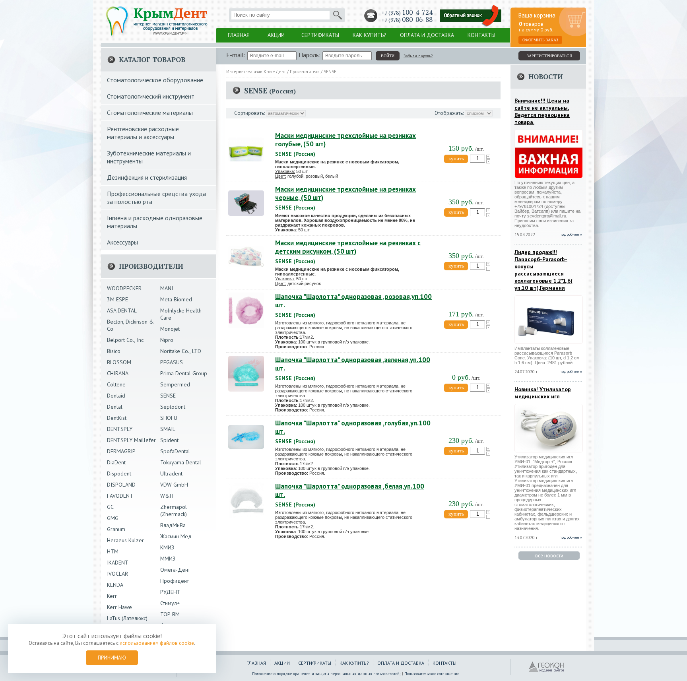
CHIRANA (117, 373)
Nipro (166, 339)
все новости (549, 555)
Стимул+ (170, 603)
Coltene (116, 384)
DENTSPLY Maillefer (131, 440)
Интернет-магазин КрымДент (256, 71)
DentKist (116, 417)
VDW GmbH (174, 484)
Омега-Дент (175, 569)
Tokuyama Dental (180, 462)
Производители (305, 71)
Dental (114, 406)
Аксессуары (122, 242)
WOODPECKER (124, 288)
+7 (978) (407, 12)
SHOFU (168, 417)
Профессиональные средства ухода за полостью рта (156, 198)
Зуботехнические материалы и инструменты (149, 157)
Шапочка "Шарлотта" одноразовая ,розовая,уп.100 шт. (353, 300)
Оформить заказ (540, 40)
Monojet (170, 328)
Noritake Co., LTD (180, 351)
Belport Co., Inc (125, 339)
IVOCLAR (117, 573)
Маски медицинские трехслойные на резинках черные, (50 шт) (345, 193)
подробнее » (570, 371)
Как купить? (369, 35)
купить (456, 158)
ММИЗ (167, 558)
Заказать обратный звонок (471, 16)
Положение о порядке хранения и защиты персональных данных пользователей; (326, 673)
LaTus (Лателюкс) (127, 618)
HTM (112, 551)
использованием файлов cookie (157, 643)
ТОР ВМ (170, 614)
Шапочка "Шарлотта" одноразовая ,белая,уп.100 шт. (349, 490)
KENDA (115, 584)
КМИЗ (167, 547)
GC (110, 506)
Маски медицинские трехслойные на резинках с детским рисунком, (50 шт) (348, 247)
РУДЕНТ (170, 592)
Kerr (112, 596)
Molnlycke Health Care (181, 314)
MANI (166, 288)
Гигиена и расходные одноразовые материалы (154, 222)
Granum (116, 529)
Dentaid (116, 395)
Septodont (172, 406)
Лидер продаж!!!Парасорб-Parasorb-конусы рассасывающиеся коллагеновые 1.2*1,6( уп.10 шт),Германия (543, 269)
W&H (166, 495)
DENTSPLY (119, 429)
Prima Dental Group (183, 373)
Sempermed (175, 384)
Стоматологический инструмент (150, 96)
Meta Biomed (176, 299)
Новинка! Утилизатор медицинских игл (542, 393)
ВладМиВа (173, 525)
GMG (112, 518)
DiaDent (116, 462)
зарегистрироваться (549, 56)
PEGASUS (171, 362)
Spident (169, 440)
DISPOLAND (121, 484)
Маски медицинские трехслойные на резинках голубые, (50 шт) (345, 139)
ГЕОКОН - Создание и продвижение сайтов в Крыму (546, 667)
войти (387, 56)
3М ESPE (117, 299)
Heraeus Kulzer (125, 540)
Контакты (481, 35)
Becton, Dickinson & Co (130, 325)
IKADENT (117, 562)
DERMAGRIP (121, 451)
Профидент (174, 580)
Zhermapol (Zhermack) (173, 510)
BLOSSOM (119, 362)
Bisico (113, 351)
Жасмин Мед (176, 536)
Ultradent (171, 473)
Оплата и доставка (427, 35)
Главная (239, 35)
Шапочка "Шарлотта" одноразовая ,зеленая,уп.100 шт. (352, 364)
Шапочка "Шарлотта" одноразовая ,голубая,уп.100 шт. (353, 427)
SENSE (168, 395)
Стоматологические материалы (150, 112)
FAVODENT (120, 495)
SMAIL (167, 429)
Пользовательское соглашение (431, 673)
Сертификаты (320, 35)
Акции (276, 35)
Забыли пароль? (418, 55)
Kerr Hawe (119, 607)
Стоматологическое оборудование (155, 80)
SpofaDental (175, 451)
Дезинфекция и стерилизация (147, 177)
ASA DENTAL (122, 310)
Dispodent (119, 473)
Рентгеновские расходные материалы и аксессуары (143, 133)
